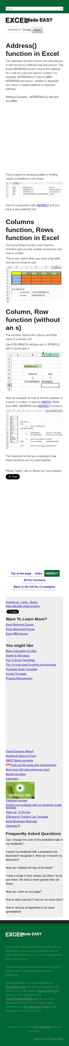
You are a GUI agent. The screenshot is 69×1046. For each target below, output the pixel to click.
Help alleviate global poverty (23, 606)
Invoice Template (16, 674)
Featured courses (16, 800)
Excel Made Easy (30, 22)
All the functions (34, 580)
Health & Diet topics (18, 655)
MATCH (46, 402)
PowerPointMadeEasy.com (22, 999)
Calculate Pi (13, 826)
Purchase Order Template (21, 669)
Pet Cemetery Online (36, 1007)
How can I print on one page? (24, 891)
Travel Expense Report (20, 751)
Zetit (37, 1038)
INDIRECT (42, 205)
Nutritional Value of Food (21, 756)
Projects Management (19, 678)
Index (38, 573)
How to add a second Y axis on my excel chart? (34, 899)
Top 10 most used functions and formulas (31, 664)
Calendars (12, 778)
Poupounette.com (48, 991)
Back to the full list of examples (34, 586)
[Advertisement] (34, 138)
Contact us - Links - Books (22, 602)
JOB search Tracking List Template (27, 816)
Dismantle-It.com (16, 987)
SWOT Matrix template (19, 760)
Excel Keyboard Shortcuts (21, 821)
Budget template (16, 774)
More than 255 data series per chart (27, 769)
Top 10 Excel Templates (20, 660)
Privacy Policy (56, 1038)
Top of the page (21, 573)
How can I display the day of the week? (29, 867)
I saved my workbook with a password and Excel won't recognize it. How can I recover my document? (34, 855)
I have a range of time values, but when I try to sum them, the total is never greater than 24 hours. (34, 879)
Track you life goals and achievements (33, 765)
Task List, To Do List (18, 812)
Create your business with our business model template (34, 806)
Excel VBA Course (17, 633)
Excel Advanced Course (20, 629)
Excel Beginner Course (20, 624)
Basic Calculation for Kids (21, 651)
